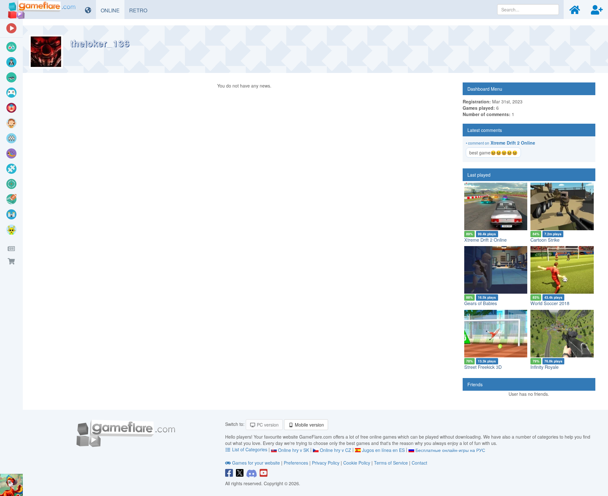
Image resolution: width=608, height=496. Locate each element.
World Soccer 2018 (549, 303)
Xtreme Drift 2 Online (513, 143)
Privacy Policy (325, 463)
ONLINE (112, 10)
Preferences (296, 463)
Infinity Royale (544, 366)
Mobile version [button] (309, 424)
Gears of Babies (480, 303)
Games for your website (256, 463)
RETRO (140, 10)
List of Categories (250, 449)
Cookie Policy (356, 463)
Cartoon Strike (545, 239)
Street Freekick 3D (483, 366)
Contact (419, 463)
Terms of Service (391, 463)
